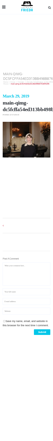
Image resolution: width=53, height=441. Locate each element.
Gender (21, 82)
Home (5, 82)
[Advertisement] (26, 42)
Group (12, 82)
